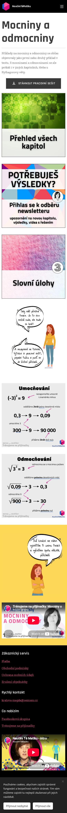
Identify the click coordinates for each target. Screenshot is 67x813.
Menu (61, 6)
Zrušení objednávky (15, 681)
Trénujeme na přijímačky (18, 725)
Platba (6, 661)
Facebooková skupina (16, 719)
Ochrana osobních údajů (18, 675)
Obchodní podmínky (15, 668)
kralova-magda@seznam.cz (20, 700)
